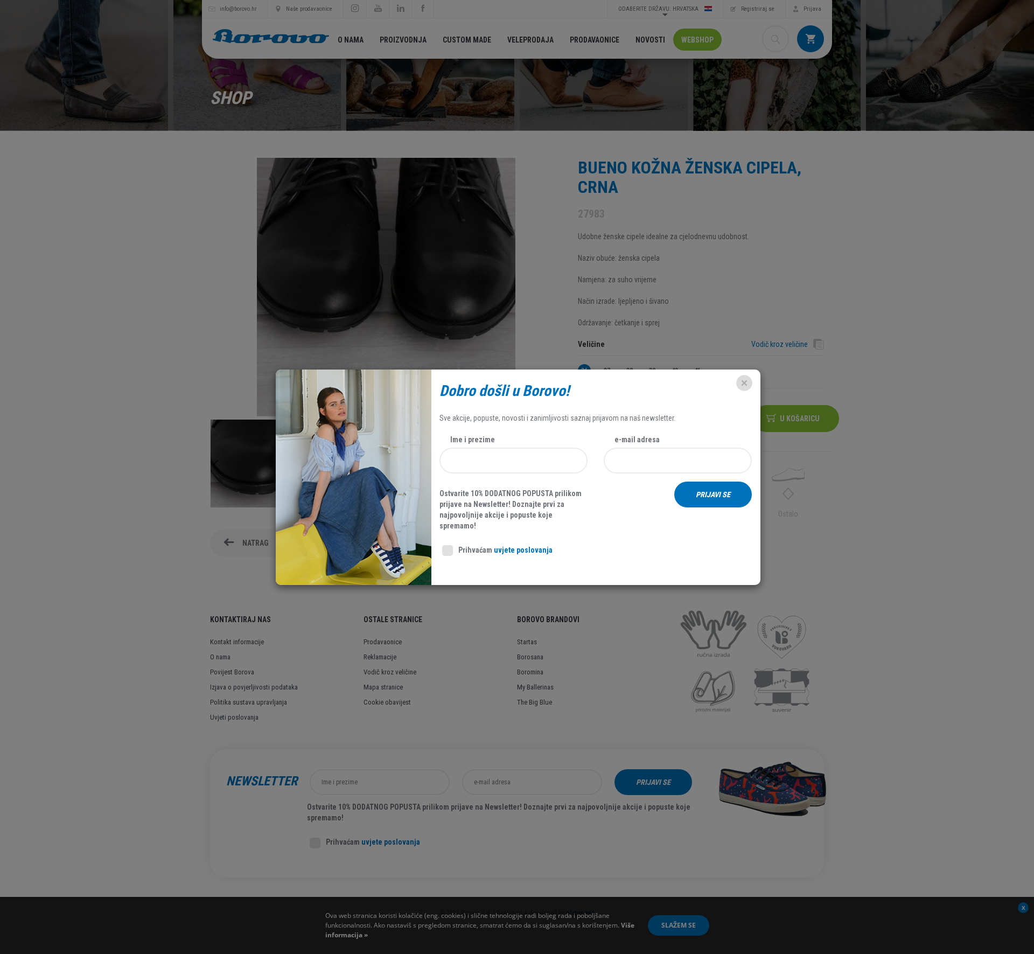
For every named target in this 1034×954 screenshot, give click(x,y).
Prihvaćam (505, 550)
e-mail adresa (637, 439)
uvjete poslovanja (523, 550)
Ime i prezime (472, 439)
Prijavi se (713, 494)
